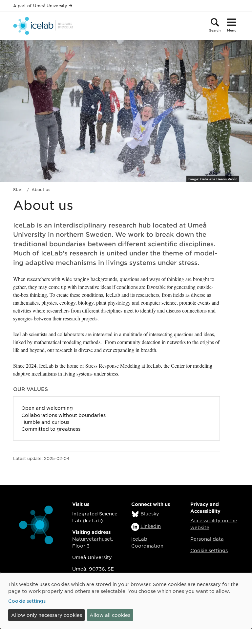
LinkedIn (150, 526)
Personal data (207, 539)
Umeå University (50, 5)
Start (18, 189)
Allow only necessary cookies (46, 615)
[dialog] (126, 601)
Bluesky (149, 513)
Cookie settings (209, 550)
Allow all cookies (110, 615)
